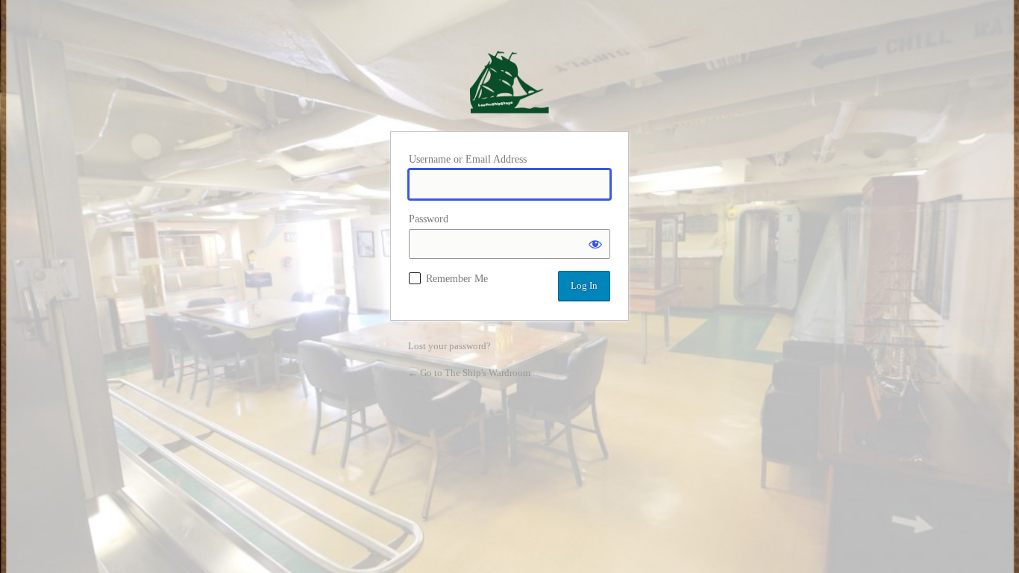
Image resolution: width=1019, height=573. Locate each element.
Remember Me (457, 278)
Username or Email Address (468, 159)
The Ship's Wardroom (509, 82)
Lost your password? (449, 345)
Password (428, 219)
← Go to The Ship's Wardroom (469, 372)
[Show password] (595, 244)
